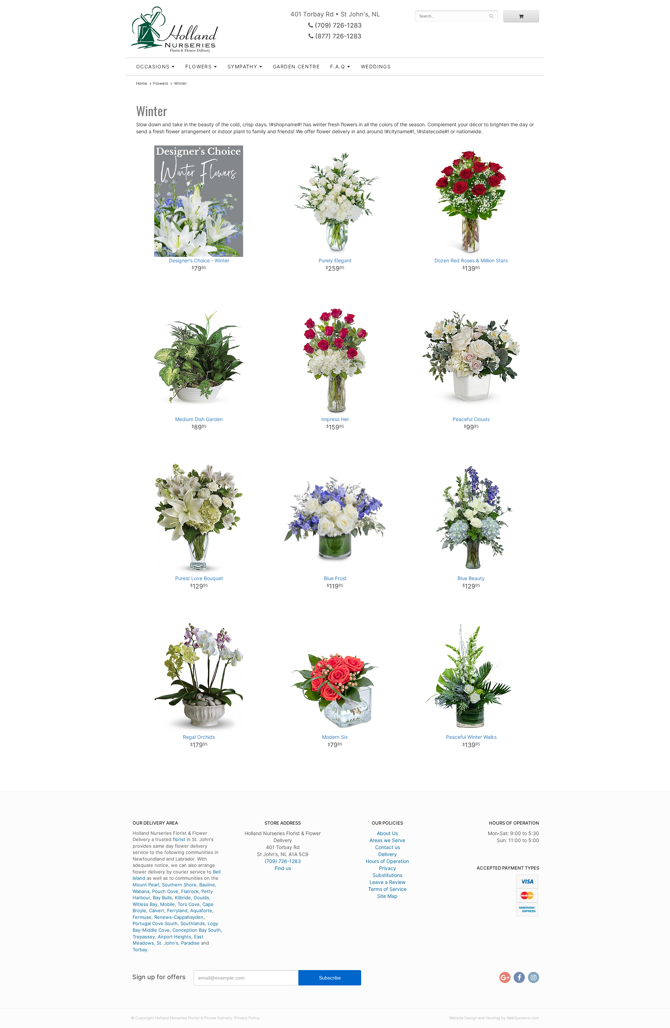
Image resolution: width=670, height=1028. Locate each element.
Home (141, 83)
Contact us (387, 847)
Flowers (198, 66)
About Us (387, 833)
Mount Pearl (146, 884)
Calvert (156, 910)
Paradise (190, 943)
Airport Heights (174, 936)
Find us (283, 868)
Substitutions (387, 875)
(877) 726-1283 (337, 36)
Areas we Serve (387, 840)
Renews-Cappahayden (178, 917)
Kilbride (183, 897)
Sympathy (242, 66)
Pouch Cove (165, 891)
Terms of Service (387, 889)
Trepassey (144, 936)
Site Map (387, 896)
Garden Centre (296, 66)
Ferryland (177, 910)
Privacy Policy (247, 1017)
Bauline (207, 884)
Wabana (141, 891)
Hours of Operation (387, 861)
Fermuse (142, 917)
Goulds (201, 897)
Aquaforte (201, 910)
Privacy (387, 868)
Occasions (153, 66)
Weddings (376, 66)
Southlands (192, 923)
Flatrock (190, 891)
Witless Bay (145, 904)
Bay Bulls (162, 897)
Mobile (167, 904)
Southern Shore (179, 884)
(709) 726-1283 (337, 25)
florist (179, 839)
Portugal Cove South (155, 923)
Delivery (387, 854)
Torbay (140, 949)
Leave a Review (387, 882)
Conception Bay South (196, 930)
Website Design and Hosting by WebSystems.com (494, 1017)
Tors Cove (189, 904)
